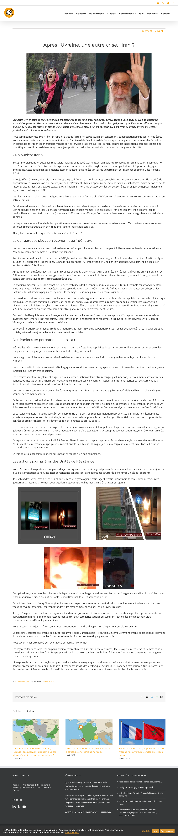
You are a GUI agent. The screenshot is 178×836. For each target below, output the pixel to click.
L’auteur (16, 785)
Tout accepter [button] (167, 831)
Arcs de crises (28, 785)
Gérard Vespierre (22, 682)
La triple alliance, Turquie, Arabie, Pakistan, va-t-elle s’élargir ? (141, 794)
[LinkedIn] (14, 806)
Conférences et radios (31, 787)
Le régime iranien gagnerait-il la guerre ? (136, 787)
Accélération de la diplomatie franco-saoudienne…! (140, 782)
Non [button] (155, 831)
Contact (16, 790)
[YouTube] (24, 806)
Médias (16, 787)
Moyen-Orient (48, 682)
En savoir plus (72, 832)
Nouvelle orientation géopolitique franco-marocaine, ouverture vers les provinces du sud (142, 752)
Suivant (158, 30)
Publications (42, 785)
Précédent (146, 30)
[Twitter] (19, 806)
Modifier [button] (146, 831)
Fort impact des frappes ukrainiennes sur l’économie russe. (140, 802)
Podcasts (47, 787)
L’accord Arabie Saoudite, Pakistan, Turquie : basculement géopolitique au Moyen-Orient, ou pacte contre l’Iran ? (34, 752)
